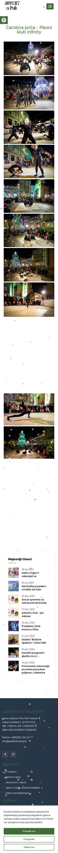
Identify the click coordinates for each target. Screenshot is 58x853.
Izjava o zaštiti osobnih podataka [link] (23, 787)
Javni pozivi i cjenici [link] (16, 782)
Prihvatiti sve (29, 831)
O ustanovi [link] (11, 771)
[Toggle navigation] (50, 6)
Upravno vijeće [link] (13, 777)
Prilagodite (29, 839)
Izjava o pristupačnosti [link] (17, 793)
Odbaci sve (29, 847)
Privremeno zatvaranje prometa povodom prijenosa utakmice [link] (36, 669)
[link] (4, 20)
